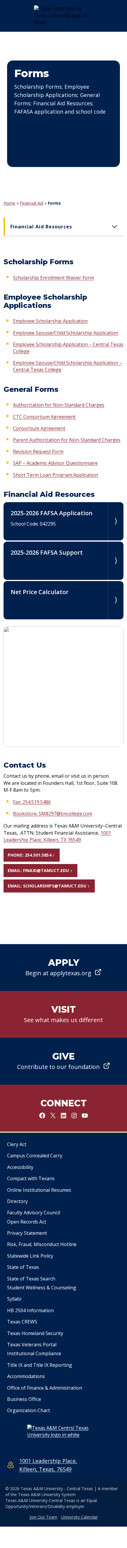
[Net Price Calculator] (63, 600)
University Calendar (79, 1517)
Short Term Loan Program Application (55, 475)
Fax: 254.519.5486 (32, 802)
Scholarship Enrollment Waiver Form (53, 277)
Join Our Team (43, 1517)
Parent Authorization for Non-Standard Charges (67, 440)
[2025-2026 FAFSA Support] (63, 561)
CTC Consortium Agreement (44, 416)
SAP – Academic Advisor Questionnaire (55, 463)
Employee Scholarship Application (50, 321)
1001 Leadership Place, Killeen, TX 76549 (57, 836)
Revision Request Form (38, 451)
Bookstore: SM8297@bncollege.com (52, 813)
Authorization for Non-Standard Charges (58, 405)
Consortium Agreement (39, 428)
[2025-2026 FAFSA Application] (63, 521)
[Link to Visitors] (63, 1014)
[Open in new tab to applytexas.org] (63, 967)
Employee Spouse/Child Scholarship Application (65, 333)
